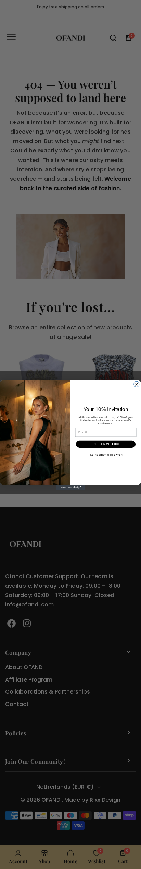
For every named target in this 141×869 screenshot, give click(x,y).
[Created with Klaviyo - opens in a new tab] (70, 487)
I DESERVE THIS (106, 443)
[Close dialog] (136, 384)
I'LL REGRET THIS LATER (106, 455)
